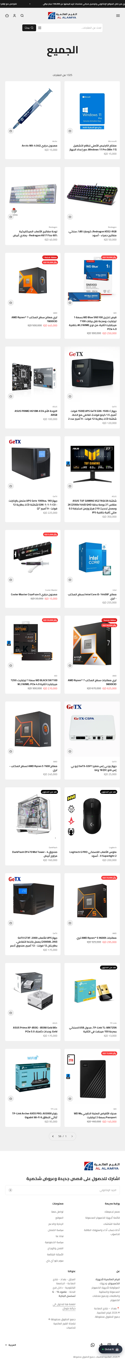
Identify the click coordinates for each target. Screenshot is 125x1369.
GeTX (114, 406)
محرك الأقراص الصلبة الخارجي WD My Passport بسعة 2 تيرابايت (95, 1115)
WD (115, 313)
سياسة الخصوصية (54, 1242)
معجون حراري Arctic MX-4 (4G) (39, 145)
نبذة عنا (59, 1236)
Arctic (54, 141)
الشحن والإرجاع (55, 1248)
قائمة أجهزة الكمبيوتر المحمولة (102, 1218)
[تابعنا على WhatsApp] (92, 1345)
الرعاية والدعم (56, 1224)
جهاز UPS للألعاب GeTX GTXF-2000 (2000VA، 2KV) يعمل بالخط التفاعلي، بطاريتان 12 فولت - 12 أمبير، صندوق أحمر (33, 941)
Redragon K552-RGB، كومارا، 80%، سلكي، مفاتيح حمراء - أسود (92, 233)
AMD (55, 313)
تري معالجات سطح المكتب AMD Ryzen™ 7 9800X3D (92, 682)
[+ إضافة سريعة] (70, 131)
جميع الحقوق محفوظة (84, 1357)
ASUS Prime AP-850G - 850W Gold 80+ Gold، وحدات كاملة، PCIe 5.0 (35, 1029)
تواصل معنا (57, 1212)
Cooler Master (51, 590)
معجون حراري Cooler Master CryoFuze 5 (34, 594)
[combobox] (73, 27)
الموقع (59, 1218)
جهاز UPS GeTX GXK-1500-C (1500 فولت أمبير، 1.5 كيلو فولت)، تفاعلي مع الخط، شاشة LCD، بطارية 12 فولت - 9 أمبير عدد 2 (92, 414)
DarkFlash (53, 847)
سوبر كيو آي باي (54, 1261)
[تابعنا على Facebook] (117, 1345)
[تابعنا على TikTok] (101, 1345)
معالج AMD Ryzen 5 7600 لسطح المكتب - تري (33, 768)
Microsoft (112, 141)
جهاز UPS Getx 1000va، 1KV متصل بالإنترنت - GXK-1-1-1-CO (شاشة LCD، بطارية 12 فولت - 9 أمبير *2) (33, 504)
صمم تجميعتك (112, 1212)
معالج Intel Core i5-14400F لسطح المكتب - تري (92, 596)
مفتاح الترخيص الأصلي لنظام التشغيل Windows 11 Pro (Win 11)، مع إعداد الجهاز (93, 147)
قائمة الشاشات (111, 1224)
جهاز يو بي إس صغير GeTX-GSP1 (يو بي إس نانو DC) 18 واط (94, 768)
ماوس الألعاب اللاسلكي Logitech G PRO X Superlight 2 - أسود (93, 853)
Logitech (113, 847)
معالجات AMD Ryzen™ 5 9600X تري (96, 937)
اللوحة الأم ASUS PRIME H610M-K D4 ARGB (36, 412)
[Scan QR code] (40, 28)
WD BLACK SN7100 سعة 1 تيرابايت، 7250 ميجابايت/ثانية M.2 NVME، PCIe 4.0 (34, 682)
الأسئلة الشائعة (55, 1254)
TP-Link (113, 1023)
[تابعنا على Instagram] (109, 1345)
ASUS (55, 406)
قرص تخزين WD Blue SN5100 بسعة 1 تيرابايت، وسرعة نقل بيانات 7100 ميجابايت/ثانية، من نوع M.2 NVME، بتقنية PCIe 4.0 (93, 323)
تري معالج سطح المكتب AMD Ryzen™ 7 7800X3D (34, 319)
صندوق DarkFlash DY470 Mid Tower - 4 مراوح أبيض (34, 853)
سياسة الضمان (55, 1230)
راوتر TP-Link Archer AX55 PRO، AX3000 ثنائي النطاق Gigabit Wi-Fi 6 (34, 1115)
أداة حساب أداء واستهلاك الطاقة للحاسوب (102, 1232)
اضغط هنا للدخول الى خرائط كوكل (64, 1306)
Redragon (112, 227)
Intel (115, 590)
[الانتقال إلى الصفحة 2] (53, 1136)
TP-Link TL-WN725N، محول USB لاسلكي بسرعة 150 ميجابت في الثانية (93, 1029)
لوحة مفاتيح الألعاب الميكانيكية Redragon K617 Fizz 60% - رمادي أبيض (35, 233)
